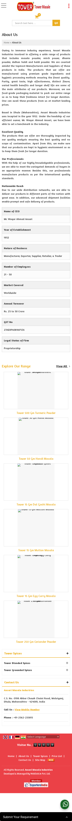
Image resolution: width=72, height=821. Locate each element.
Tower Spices (13, 653)
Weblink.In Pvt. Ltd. (40, 773)
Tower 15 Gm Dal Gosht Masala (36, 504)
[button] (27, 709)
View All (62, 366)
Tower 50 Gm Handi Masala (36, 458)
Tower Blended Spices (17, 663)
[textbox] (32, 23)
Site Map (40, 759)
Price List (57, 756)
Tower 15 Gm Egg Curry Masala (36, 596)
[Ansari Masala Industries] (34, 6)
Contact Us (24, 759)
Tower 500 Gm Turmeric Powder (36, 413)
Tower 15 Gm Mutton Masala (36, 550)
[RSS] (51, 759)
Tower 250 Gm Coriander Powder (36, 641)
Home (6, 42)
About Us (23, 756)
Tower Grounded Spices (18, 670)
